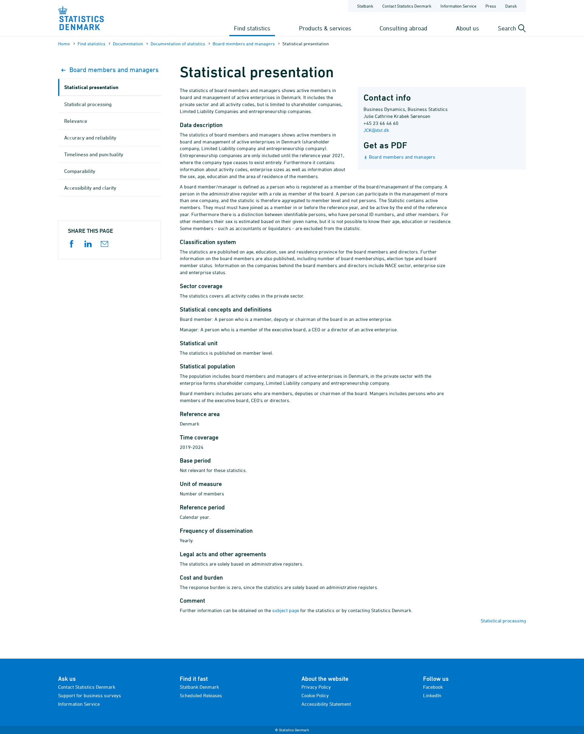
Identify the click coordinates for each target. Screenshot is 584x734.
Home (64, 43)
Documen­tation (128, 43)
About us (467, 28)
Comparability (79, 171)
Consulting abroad (403, 28)
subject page (285, 610)
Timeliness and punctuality (93, 154)
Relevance (75, 121)
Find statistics (252, 28)
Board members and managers (244, 43)
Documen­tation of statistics (178, 43)
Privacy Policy (316, 687)
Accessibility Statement (326, 704)
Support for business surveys (89, 695)
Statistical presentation (91, 87)
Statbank (365, 6)
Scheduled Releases (201, 695)
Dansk (511, 6)
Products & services (325, 28)
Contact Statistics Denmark (406, 6)
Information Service (458, 6)
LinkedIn (432, 695)
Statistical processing (503, 620)
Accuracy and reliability (90, 138)
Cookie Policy (315, 695)
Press (490, 6)
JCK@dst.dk (376, 130)
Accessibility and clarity (90, 188)
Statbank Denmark (199, 687)
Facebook (433, 687)
